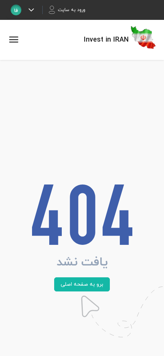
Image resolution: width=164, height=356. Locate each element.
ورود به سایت (71, 10)
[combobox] (16, 10)
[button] (31, 10)
